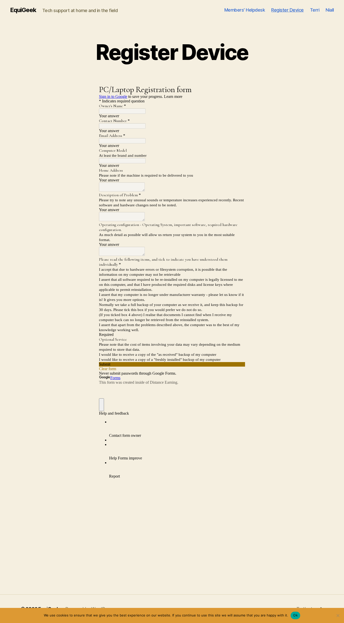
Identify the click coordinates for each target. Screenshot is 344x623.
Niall (330, 10)
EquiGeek (23, 10)
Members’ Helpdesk (244, 10)
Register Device (287, 10)
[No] (337, 615)
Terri (315, 10)
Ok (295, 615)
